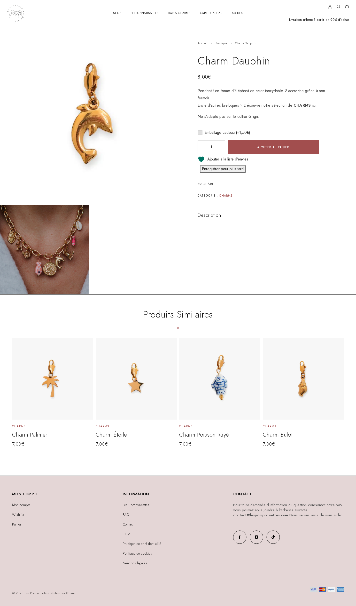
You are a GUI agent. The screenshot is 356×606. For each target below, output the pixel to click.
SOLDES (237, 13)
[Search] (338, 7)
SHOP (117, 13)
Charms (226, 195)
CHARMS (302, 105)
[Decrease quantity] (201, 147)
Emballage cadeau (227, 132)
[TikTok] (273, 537)
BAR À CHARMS (179, 13)
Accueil (203, 43)
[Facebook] (239, 537)
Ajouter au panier (273, 147)
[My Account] (330, 7)
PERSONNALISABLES (145, 13)
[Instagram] (256, 537)
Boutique (221, 43)
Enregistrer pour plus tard (223, 169)
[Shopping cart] (347, 7)
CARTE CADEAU (211, 13)
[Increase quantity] (221, 147)
